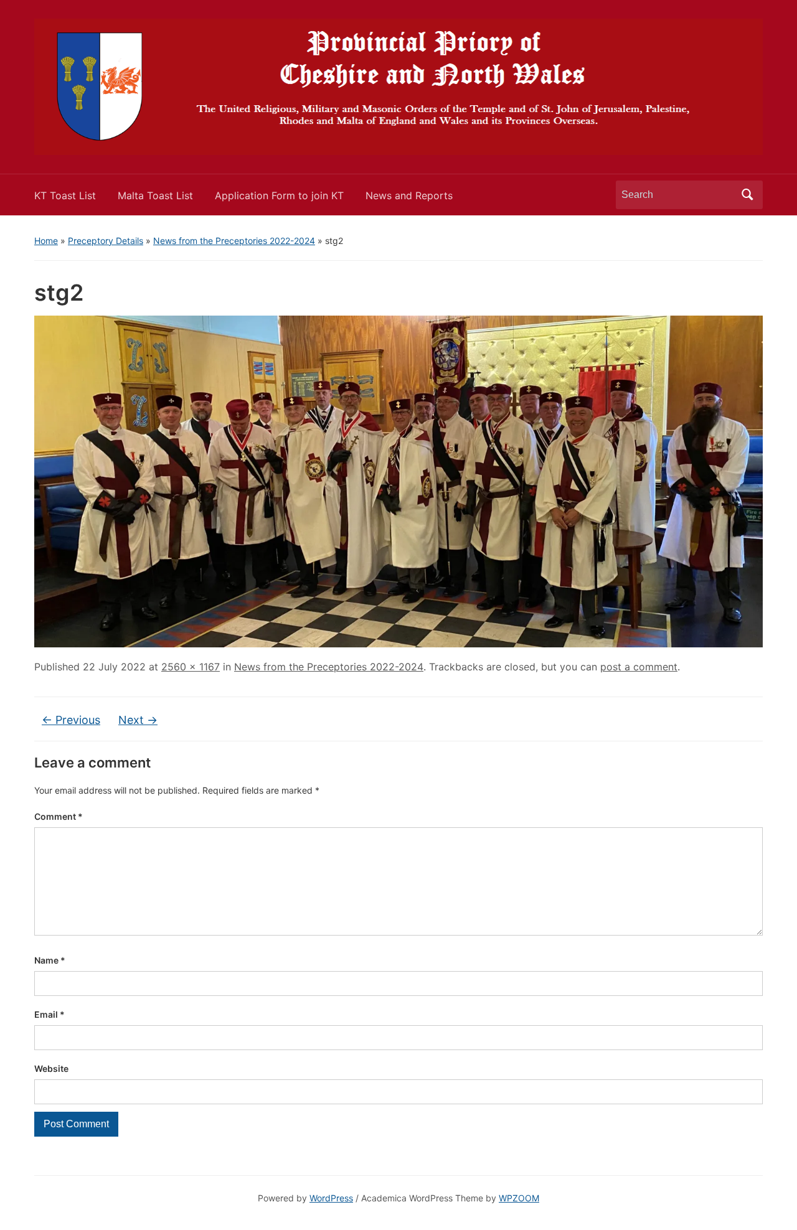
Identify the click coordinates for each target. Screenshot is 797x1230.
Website (51, 1068)
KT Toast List (65, 195)
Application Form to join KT (279, 195)
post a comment (638, 666)
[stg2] (398, 480)
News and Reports (409, 195)
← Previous (71, 719)
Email (49, 1014)
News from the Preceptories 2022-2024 (234, 240)
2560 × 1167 (190, 666)
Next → (138, 719)
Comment (58, 816)
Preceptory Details (105, 240)
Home (46, 240)
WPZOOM (519, 1198)
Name (49, 960)
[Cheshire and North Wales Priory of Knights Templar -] (398, 86)
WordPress (331, 1198)
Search (747, 194)
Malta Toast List (155, 195)
